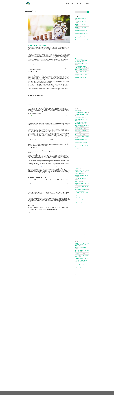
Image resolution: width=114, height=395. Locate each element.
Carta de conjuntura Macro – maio (80, 77)
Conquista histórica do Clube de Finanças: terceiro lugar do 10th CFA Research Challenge (82, 244)
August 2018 (77, 364)
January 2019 (77, 358)
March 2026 (77, 279)
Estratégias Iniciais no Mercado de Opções (82, 199)
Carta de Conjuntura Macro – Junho (81, 45)
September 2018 (77, 362)
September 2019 (77, 342)
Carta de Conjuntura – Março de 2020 (81, 142)
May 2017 (76, 376)
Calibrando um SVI (78, 209)
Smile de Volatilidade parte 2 (79, 216)
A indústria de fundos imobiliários (80, 258)
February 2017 (77, 378)
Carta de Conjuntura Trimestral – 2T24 (81, 30)
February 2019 (77, 356)
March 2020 (77, 332)
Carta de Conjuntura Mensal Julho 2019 (81, 186)
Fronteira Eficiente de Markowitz (80, 112)
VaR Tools (76, 132)
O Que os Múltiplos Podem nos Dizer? (81, 178)
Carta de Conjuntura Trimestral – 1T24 (81, 33)
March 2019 (77, 354)
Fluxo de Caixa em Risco (79, 117)
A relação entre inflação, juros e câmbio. (81, 114)
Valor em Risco (77, 181)
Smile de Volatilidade (78, 218)
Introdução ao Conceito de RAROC (80, 18)
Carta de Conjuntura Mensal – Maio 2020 (82, 136)
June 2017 (76, 374)
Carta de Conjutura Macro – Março (81, 55)
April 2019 (76, 352)
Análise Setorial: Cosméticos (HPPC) (81, 237)
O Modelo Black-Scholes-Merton (80, 223)
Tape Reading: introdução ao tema (80, 247)
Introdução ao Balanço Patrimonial (81, 107)
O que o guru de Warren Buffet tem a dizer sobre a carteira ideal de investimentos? (81, 261)
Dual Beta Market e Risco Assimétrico (81, 21)
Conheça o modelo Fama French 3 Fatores (82, 240)
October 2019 (77, 340)
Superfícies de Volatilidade (79, 214)
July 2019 (76, 346)
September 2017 (77, 370)
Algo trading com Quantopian (80, 205)
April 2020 (76, 330)
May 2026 (76, 277)
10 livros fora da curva (78, 253)
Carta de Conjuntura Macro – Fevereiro (81, 63)
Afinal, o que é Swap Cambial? (80, 270)
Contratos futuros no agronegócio (81, 99)
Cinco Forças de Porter (78, 134)
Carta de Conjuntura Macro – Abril (80, 52)
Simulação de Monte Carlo (79, 225)
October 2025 (77, 281)
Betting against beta (78, 195)
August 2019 (77, 344)
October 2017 (77, 368)
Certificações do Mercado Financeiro (81, 267)
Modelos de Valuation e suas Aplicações (81, 164)
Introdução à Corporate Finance (80, 130)
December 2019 (77, 336)
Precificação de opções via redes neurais (81, 202)
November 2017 (77, 366)
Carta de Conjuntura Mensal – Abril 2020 (81, 139)
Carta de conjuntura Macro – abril (80, 80)
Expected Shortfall (78, 173)
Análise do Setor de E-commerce (80, 197)
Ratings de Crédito (78, 105)
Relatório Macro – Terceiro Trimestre (81, 42)
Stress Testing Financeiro (79, 128)
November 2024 (77, 283)
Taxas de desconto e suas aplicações (37, 45)
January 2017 (77, 380)
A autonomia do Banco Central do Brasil (81, 86)
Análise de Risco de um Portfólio (80, 69)
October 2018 (77, 360)
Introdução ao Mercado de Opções (80, 234)
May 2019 (76, 350)
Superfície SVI (77, 207)
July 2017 (76, 372)
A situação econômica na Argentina (81, 71)
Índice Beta (77, 110)
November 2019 (77, 338)
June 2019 (76, 348)
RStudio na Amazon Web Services (80, 189)
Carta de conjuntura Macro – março (81, 83)
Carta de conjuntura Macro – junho (81, 74)
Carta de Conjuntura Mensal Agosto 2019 (82, 183)
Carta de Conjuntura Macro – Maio (81, 48)
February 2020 (77, 334)
